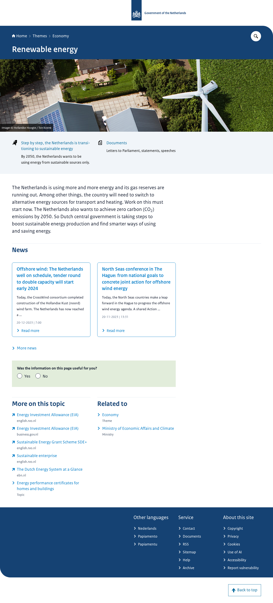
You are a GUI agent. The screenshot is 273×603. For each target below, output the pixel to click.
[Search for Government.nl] (256, 36)
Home (21, 36)
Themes (40, 36)
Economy (60, 36)
